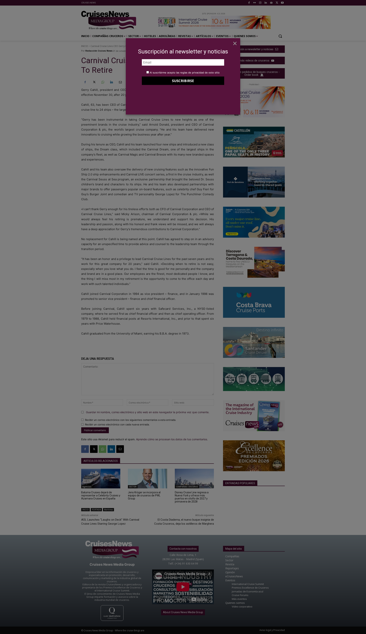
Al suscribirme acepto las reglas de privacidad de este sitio (185, 72)
